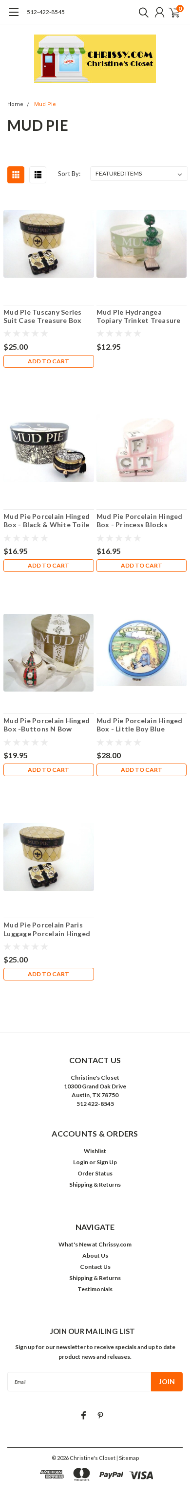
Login (80, 1162)
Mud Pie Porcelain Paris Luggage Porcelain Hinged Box (46, 929)
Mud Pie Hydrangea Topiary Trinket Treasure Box (138, 316)
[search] (141, 12)
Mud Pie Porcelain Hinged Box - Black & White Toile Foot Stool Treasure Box (46, 520)
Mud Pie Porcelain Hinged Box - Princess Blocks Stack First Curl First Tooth (139, 520)
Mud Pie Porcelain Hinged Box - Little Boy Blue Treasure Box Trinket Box (139, 724)
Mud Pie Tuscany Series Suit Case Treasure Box (42, 316)
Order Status (95, 1173)
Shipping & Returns (95, 1184)
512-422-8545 (46, 12)
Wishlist (95, 1151)
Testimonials (95, 1289)
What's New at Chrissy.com (95, 1244)
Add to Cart (48, 361)
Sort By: (69, 174)
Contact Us (95, 1266)
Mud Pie (45, 104)
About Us (95, 1255)
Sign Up (106, 1162)
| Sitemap (127, 1458)
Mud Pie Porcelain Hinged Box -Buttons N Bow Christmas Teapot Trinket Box (47, 724)
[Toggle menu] (13, 17)
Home (15, 104)
